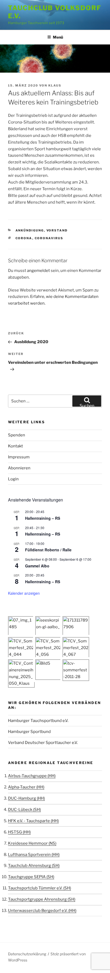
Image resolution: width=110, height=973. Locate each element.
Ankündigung (29, 230)
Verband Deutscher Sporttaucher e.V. (43, 742)
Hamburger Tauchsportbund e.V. (38, 720)
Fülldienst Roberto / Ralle (48, 549)
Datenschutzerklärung (27, 954)
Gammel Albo (37, 565)
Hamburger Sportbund (29, 731)
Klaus (54, 85)
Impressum (19, 457)
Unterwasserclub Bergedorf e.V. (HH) (42, 910)
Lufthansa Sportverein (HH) (34, 854)
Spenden (16, 435)
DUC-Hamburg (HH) (26, 798)
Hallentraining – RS (42, 518)
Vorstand (57, 230)
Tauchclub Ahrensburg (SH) (34, 865)
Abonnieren (19, 468)
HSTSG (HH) (19, 832)
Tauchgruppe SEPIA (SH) (31, 876)
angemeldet (38, 270)
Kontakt (15, 446)
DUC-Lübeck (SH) (24, 809)
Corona (23, 238)
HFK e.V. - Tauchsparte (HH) (33, 820)
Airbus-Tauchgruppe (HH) (32, 775)
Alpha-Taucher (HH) (26, 787)
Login (13, 479)
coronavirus (49, 238)
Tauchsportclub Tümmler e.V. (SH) (39, 888)
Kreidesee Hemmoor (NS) (32, 843)
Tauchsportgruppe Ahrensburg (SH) (41, 899)
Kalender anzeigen (24, 593)
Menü (58, 37)
